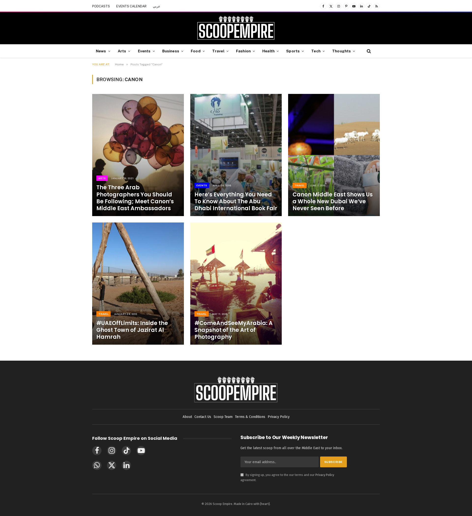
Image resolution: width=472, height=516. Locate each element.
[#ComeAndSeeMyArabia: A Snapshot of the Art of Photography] (236, 283)
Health (268, 51)
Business (170, 51)
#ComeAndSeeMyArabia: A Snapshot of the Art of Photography (233, 330)
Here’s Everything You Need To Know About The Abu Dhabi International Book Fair (235, 201)
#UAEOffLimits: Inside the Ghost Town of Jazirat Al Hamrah (132, 330)
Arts (122, 51)
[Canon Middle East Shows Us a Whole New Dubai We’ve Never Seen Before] (334, 155)
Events (144, 51)
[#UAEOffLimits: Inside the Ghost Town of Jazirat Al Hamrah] (138, 283)
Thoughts (341, 51)
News (101, 51)
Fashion (243, 51)
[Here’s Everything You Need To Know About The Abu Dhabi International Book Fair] (236, 155)
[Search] (368, 51)
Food (196, 51)
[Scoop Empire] (236, 28)
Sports (293, 51)
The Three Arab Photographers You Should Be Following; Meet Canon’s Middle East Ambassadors (135, 198)
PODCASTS (101, 6)
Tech (316, 51)
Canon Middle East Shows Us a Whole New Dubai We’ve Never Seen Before (333, 201)
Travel (218, 51)
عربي (156, 6)
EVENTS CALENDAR (131, 6)
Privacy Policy (324, 475)
